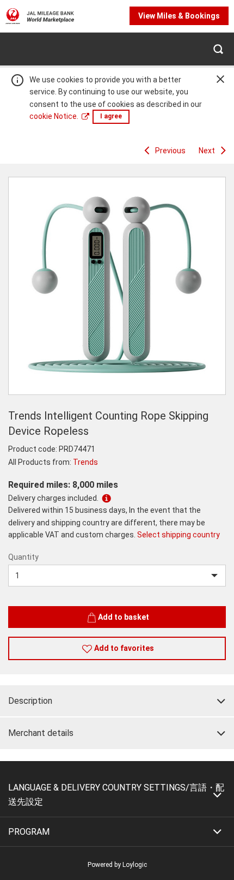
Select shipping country (178, 534)
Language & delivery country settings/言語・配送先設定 (116, 794)
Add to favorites (124, 648)
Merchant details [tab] (40, 733)
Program (29, 832)
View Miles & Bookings (179, 15)
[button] (217, 49)
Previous (170, 150)
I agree (111, 116)
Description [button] (30, 701)
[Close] (220, 79)
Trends (85, 462)
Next (207, 150)
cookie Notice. (53, 116)
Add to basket (123, 617)
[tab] (117, 701)
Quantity (23, 557)
